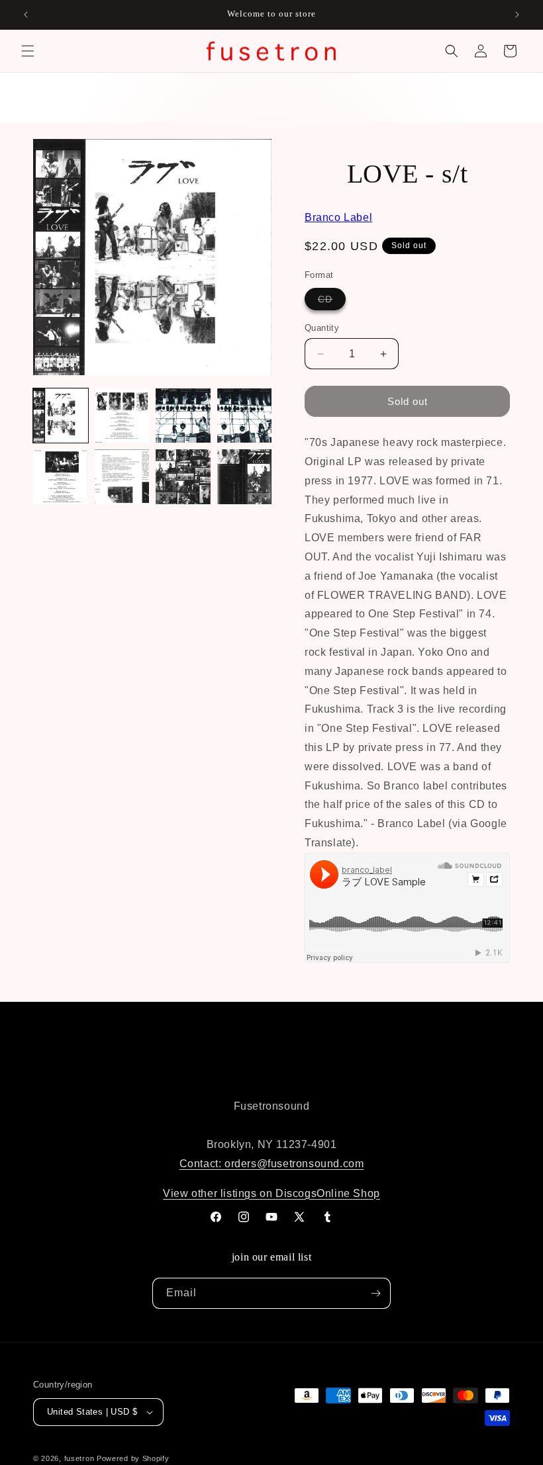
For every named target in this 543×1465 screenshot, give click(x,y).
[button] (27, 51)
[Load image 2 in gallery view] (122, 415)
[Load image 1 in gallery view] (60, 415)
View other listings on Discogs (240, 1193)
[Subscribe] (375, 1293)
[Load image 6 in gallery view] (122, 476)
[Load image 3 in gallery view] (183, 415)
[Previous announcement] (25, 14)
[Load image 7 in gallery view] (183, 476)
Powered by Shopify (133, 1458)
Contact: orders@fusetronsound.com (271, 1163)
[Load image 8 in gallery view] (244, 476)
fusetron (79, 1458)
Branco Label (338, 217)
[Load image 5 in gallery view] (60, 476)
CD (332, 301)
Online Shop (348, 1193)
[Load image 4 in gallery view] (244, 415)
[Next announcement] (517, 14)
